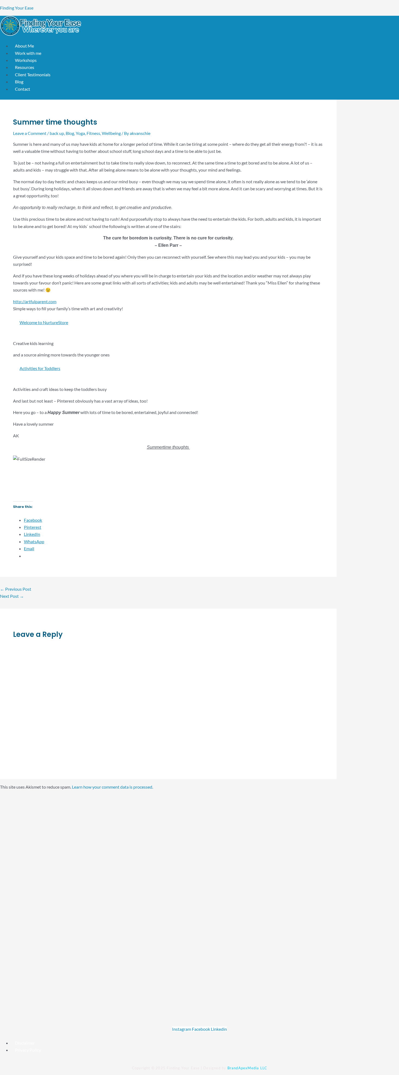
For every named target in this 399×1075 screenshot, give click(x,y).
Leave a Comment (29, 133)
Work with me (28, 53)
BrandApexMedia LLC (247, 1068)
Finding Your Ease (16, 7)
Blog (19, 81)
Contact (22, 88)
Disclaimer (25, 1042)
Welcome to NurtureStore (44, 322)
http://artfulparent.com (34, 301)
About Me (24, 45)
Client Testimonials (32, 74)
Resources (24, 67)
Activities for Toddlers (40, 368)
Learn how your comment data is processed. (112, 786)
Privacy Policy (28, 1049)
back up (57, 133)
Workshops (26, 60)
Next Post (12, 596)
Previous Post (15, 589)
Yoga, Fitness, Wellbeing (98, 133)
